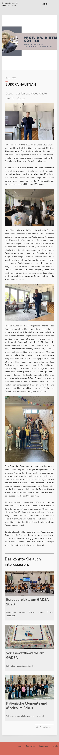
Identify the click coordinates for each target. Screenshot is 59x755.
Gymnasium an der (10, 4)
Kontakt (55, 746)
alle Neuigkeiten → (44, 726)
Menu (45, 4)
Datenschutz (30, 746)
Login (20, 746)
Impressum (43, 746)
